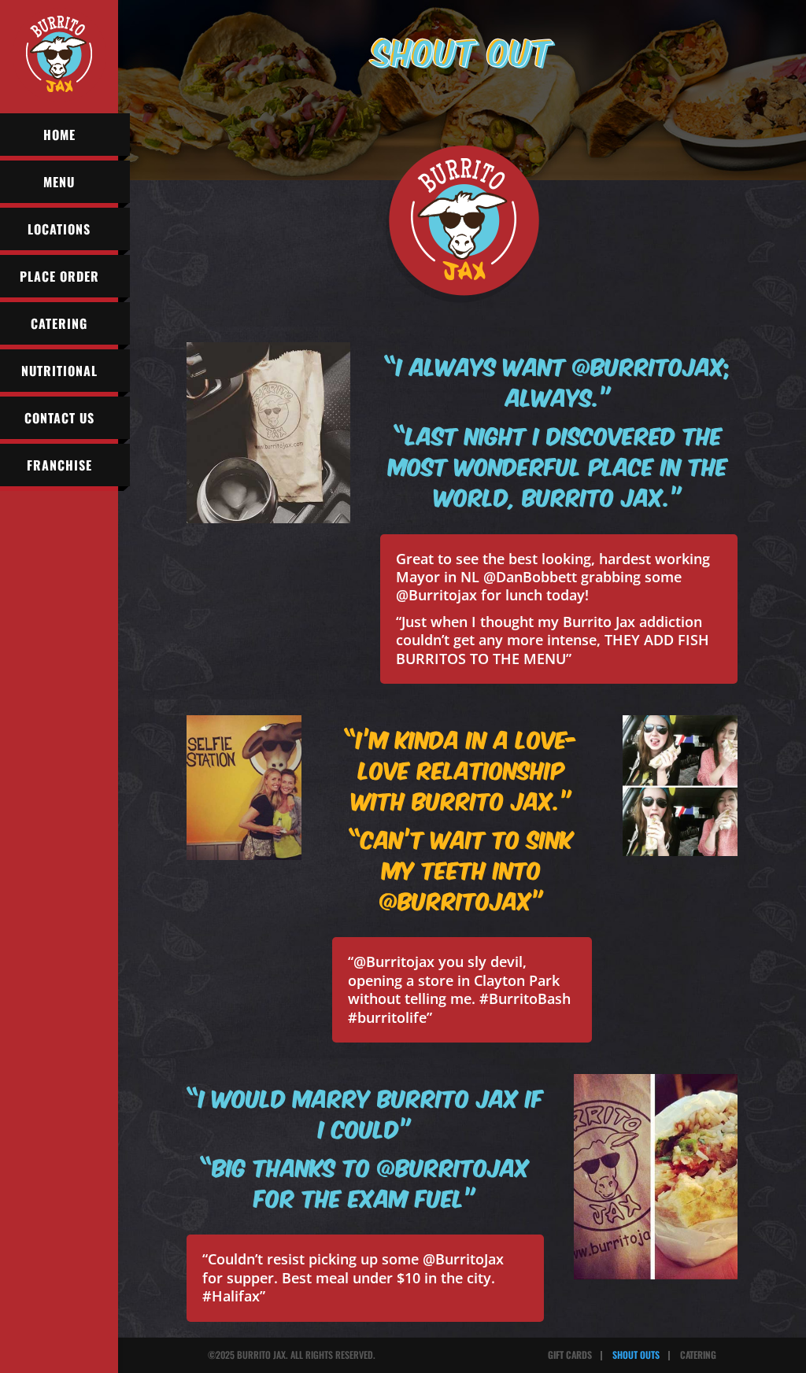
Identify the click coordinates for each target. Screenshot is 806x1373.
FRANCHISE (59, 465)
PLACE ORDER (59, 276)
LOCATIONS (59, 229)
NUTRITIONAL (59, 370)
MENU (59, 181)
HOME (59, 134)
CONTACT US (59, 417)
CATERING (59, 323)
